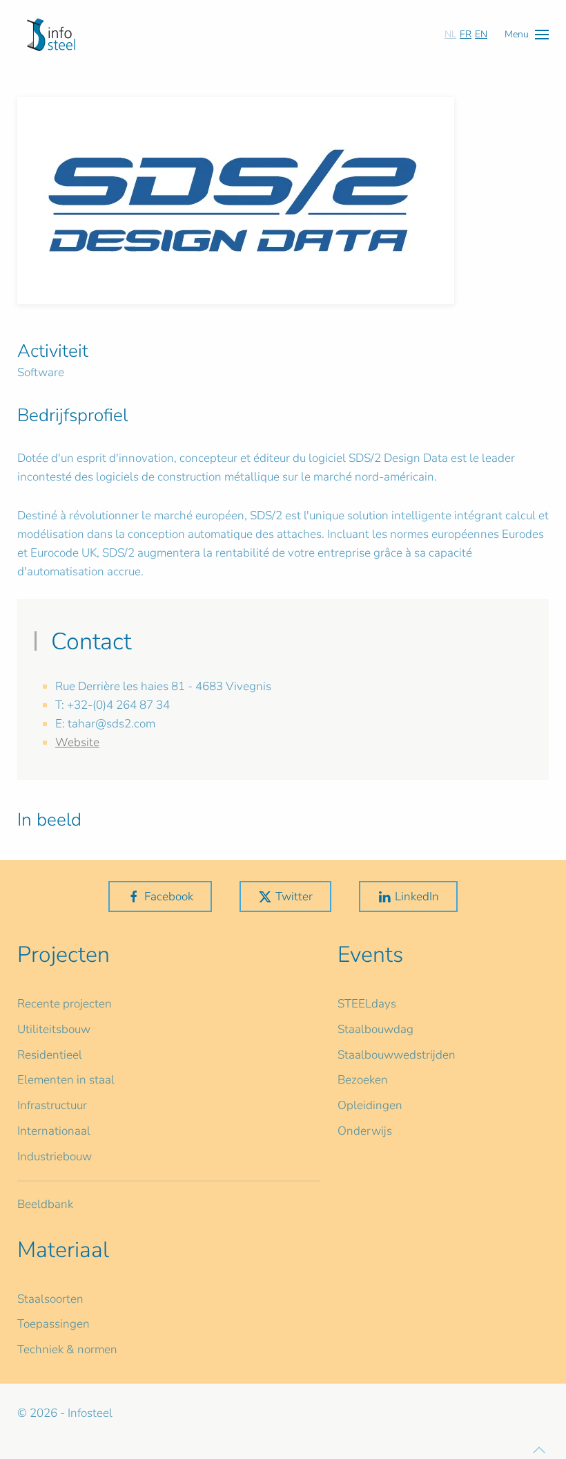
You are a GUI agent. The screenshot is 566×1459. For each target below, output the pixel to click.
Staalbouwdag (375, 1029)
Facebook (168, 896)
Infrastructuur (52, 1105)
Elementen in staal (66, 1080)
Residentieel (49, 1055)
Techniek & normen (67, 1349)
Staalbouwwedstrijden (397, 1055)
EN (481, 34)
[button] (527, 34)
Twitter (294, 896)
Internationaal (53, 1131)
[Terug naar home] (51, 34)
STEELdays (367, 1004)
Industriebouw (54, 1156)
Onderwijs (365, 1131)
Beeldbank (45, 1204)
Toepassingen (53, 1324)
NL (450, 34)
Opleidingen (370, 1105)
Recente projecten (64, 1004)
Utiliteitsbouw (53, 1029)
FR (465, 34)
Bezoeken (363, 1080)
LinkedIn (417, 896)
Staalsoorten (50, 1299)
